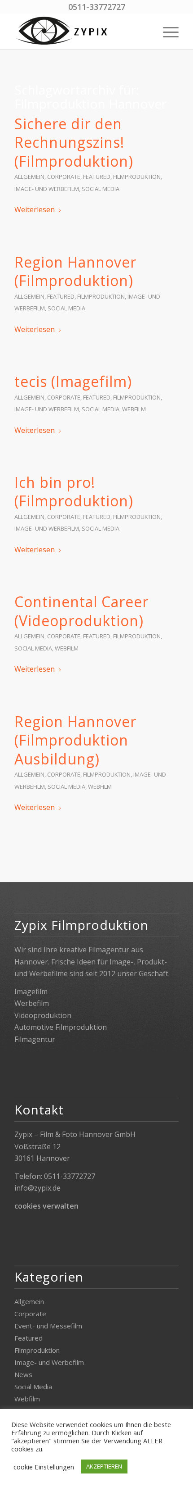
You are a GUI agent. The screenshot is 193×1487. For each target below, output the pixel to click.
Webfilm (134, 409)
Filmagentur (34, 1039)
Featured (96, 177)
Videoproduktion (42, 1015)
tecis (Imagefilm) (73, 381)
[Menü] (166, 31)
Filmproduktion (137, 177)
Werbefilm (31, 1003)
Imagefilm (31, 991)
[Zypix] (79, 31)
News (23, 1374)
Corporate (63, 177)
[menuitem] (166, 31)
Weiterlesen (34, 209)
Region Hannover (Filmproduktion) (75, 271)
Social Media (100, 189)
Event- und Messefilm (48, 1325)
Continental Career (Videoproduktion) (81, 611)
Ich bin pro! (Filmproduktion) (73, 492)
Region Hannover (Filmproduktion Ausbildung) (75, 740)
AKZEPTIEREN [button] (104, 1466)
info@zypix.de (37, 1188)
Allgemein (29, 177)
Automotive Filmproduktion (60, 1027)
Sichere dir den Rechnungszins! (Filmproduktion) (73, 142)
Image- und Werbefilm (46, 189)
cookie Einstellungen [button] (43, 1467)
